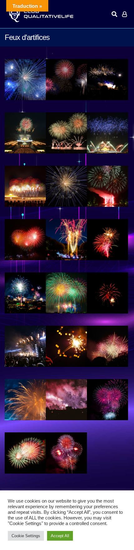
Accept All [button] (60, 535)
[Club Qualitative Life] (40, 14)
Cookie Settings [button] (26, 535)
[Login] (124, 14)
